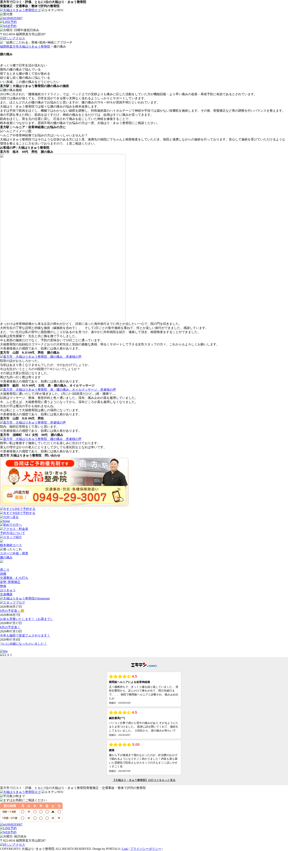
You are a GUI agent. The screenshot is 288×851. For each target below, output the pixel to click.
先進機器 (6, 594)
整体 (3, 586)
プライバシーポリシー (145, 848)
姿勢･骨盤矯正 (10, 582)
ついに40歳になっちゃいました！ (23, 643)
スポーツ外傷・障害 (14, 553)
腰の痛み (6, 557)
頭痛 (3, 573)
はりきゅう (8, 590)
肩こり (4, 569)
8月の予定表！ (10, 627)
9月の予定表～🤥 (12, 610)
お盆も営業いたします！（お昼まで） (26, 619)
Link (125, 848)
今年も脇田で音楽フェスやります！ (25, 635)
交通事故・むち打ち (14, 577)
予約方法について (12, 533)
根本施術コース (11, 545)
